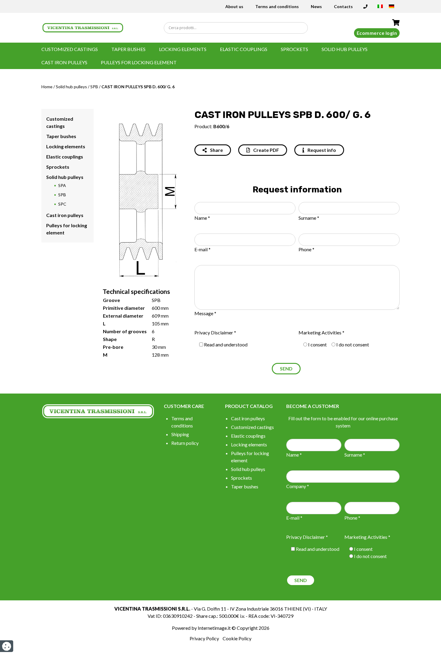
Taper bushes (128, 49)
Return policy (185, 443)
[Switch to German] (391, 8)
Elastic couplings (243, 49)
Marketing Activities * (321, 332)
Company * (297, 486)
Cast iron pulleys (64, 62)
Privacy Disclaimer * (215, 332)
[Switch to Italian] (380, 8)
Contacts (343, 6)
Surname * (308, 218)
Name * (202, 218)
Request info (321, 150)
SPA (62, 185)
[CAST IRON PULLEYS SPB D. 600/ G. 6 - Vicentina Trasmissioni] (82, 27)
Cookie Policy (237, 638)
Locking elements (182, 49)
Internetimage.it (214, 628)
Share (216, 150)
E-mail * (202, 249)
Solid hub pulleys (345, 49)
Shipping (180, 434)
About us (234, 6)
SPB (94, 86)
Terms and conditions (277, 6)
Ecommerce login (377, 33)
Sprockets (294, 49)
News (316, 6)
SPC (62, 204)
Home (46, 86)
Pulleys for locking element (139, 62)
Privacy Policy (204, 638)
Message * (205, 313)
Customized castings (69, 49)
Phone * (306, 249)
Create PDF (265, 150)
